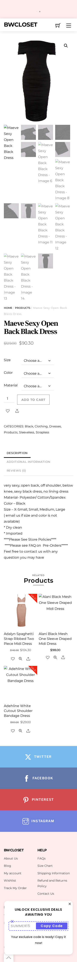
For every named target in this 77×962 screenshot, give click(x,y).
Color (8, 373)
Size (7, 360)
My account (12, 873)
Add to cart (33, 400)
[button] (66, 46)
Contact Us (45, 894)
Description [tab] (17, 453)
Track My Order (15, 888)
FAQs (41, 858)
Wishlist (10, 880)
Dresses (55, 426)
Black (29, 426)
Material (11, 385)
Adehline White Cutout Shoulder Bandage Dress (18, 711)
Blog (7, 866)
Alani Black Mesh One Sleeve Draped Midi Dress (55, 639)
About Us (11, 858)
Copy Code (52, 925)
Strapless (42, 432)
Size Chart (45, 866)
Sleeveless (26, 432)
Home (8, 307)
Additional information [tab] (28, 461)
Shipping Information (53, 873)
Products (22, 307)
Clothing (41, 426)
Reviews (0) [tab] (16, 470)
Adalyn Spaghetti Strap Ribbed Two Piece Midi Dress (19, 639)
